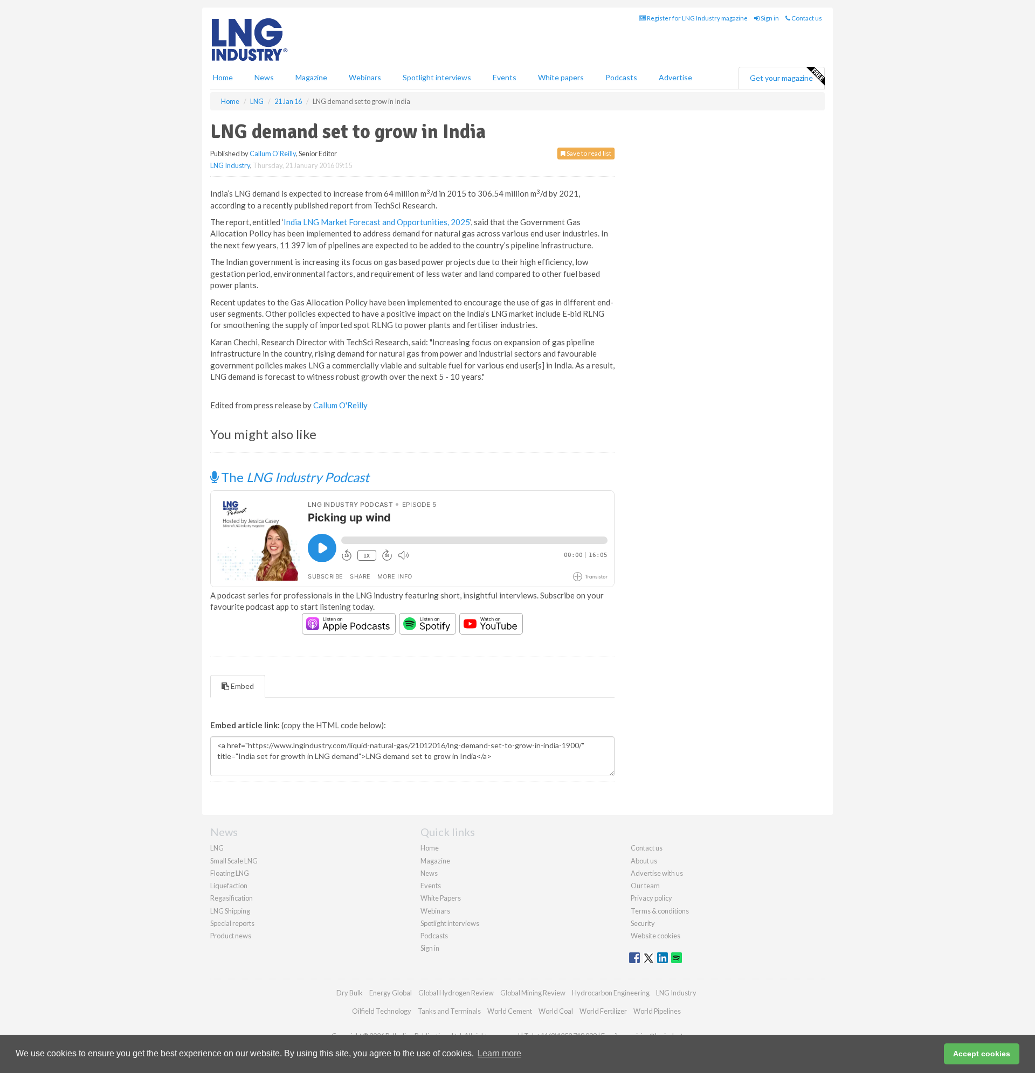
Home (223, 77)
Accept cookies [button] (981, 1053)
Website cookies (655, 935)
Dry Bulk (349, 992)
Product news (230, 935)
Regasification (231, 898)
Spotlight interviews (437, 77)
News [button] (264, 77)
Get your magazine (781, 77)
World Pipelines (657, 1011)
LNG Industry (230, 165)
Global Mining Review (532, 992)
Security (643, 923)
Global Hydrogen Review (456, 992)
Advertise (675, 77)
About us (644, 860)
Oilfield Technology (381, 1011)
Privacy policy (651, 898)
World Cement (509, 1011)
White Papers (440, 898)
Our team (645, 885)
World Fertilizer (603, 1011)
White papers (561, 77)
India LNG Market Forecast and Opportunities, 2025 (377, 222)
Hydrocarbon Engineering (611, 992)
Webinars (365, 77)
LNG (217, 848)
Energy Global (390, 992)
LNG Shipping (230, 911)
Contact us (806, 18)
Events (504, 77)
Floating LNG (229, 873)
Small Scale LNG (234, 860)
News (429, 873)
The (293, 477)
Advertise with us (657, 873)
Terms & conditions (660, 911)
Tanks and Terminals (449, 1011)
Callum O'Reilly (273, 153)
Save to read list (588, 153)
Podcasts (621, 77)
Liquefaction (228, 885)
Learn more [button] (499, 1053)
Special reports (232, 923)
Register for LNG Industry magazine (697, 18)
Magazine (311, 77)
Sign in (769, 18)
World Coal (556, 1011)
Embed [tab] (241, 686)
